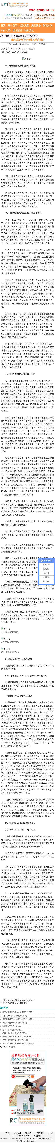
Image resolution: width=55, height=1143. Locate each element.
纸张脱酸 (24, 25)
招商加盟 (39, 1133)
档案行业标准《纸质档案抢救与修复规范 (18, 1044)
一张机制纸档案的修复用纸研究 (14, 1016)
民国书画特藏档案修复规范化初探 (15, 1040)
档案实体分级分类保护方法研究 (14, 1023)
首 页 (7, 1133)
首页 (3, 25)
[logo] (14, 4)
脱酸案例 (17, 30)
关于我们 (12, 25)
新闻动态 (5, 30)
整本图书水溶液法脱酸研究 (16, 1003)
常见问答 (28, 1133)
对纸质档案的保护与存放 (11, 1026)
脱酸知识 (48, 25)
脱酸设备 (36, 25)
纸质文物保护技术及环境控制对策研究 (20, 1000)
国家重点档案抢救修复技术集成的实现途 (18, 1019)
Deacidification (23, 1136)
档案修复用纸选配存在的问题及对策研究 (18, 1012)
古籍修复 (12, 1047)
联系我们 (29, 30)
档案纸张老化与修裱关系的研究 (14, 1033)
